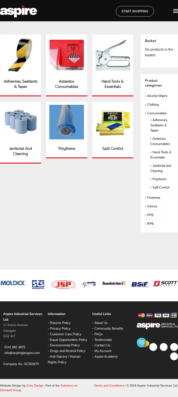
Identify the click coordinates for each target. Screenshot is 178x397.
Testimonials (103, 340)
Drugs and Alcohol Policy (67, 351)
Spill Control (160, 187)
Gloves (152, 206)
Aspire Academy (106, 356)
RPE (150, 223)
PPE (150, 215)
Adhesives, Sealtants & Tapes (159, 125)
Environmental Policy (65, 345)
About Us (101, 323)
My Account (102, 351)
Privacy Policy (60, 328)
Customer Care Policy (65, 334)
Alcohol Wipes (157, 96)
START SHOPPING (135, 11)
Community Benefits (108, 328)
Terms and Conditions (109, 385)
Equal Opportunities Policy (68, 340)
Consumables (157, 113)
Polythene (159, 179)
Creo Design (35, 385)
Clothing (153, 104)
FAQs (98, 334)
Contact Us (102, 345)
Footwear (153, 197)
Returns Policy (60, 323)
